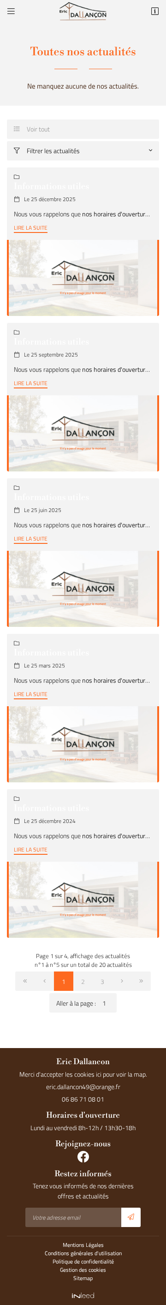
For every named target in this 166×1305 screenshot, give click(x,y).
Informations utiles (51, 187)
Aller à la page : (76, 1003)
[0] (44, 981)
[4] (141, 981)
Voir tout (32, 129)
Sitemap (83, 1278)
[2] (121, 981)
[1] (25, 981)
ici (98, 1074)
